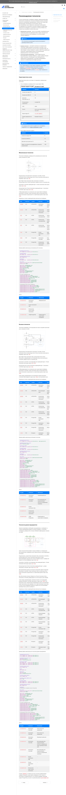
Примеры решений (6, 53)
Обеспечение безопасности (5, 56)
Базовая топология (56, 18)
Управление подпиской (7, 34)
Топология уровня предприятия (56, 21)
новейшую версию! (33, 2)
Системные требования (7, 23)
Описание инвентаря (6, 26)
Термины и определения (7, 66)
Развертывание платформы (5, 21)
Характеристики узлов (57, 14)
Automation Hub (6, 41)
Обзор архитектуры (6, 16)
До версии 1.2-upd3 (39, 86)
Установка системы (6, 32)
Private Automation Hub (7, 43)
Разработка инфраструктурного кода (7, 49)
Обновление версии (6, 36)
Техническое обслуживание (5, 61)
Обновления (5, 68)
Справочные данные (6, 39)
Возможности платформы (7, 14)
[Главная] (19, 12)
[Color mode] (64, 8)
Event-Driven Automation (7, 46)
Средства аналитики (6, 51)
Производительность (7, 58)
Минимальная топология (58, 16)
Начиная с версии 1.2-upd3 (27, 86)
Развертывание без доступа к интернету (7, 30)
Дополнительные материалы (6, 64)
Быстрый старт (5, 12)
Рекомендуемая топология (7, 28)
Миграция (4, 37)
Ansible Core (5, 18)
